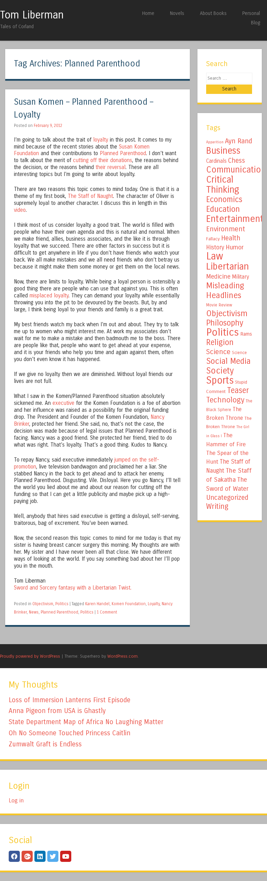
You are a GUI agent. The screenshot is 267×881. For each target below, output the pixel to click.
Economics (224, 199)
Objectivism (42, 603)
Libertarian (227, 266)
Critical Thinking (222, 184)
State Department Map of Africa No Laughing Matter (86, 722)
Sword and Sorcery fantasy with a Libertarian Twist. (72, 588)
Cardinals (216, 161)
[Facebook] (14, 856)
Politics (61, 603)
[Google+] (27, 856)
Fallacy (213, 239)
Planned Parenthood (123, 153)
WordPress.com (122, 656)
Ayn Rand (238, 141)
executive (63, 403)
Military (240, 276)
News (34, 612)
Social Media (228, 361)
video (20, 210)
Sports (220, 380)
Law (214, 256)
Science (218, 351)
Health (230, 238)
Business (223, 150)
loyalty (100, 140)
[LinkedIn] (40, 856)
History (215, 247)
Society (220, 371)
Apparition (215, 142)
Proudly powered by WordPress (30, 656)
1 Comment (107, 612)
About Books (213, 13)
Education (223, 209)
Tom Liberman (32, 15)
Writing (217, 506)
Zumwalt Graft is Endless (45, 744)
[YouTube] (65, 856)
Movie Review (219, 305)
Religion (220, 342)
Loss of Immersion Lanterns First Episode (69, 700)
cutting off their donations (102, 160)
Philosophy (224, 323)
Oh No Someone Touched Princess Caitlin (69, 733)
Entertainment (235, 218)
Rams (246, 334)
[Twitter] (52, 856)
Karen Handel (97, 603)
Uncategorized (227, 498)
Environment (225, 229)
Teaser (238, 390)
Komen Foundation (129, 603)
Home (148, 13)
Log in (16, 800)
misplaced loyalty (49, 296)
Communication (236, 170)
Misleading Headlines (225, 290)
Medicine (218, 276)
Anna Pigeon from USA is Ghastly (57, 711)
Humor (235, 247)
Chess (236, 161)
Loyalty (154, 603)
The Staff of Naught (90, 196)
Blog (255, 23)
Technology (225, 400)
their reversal (111, 167)
